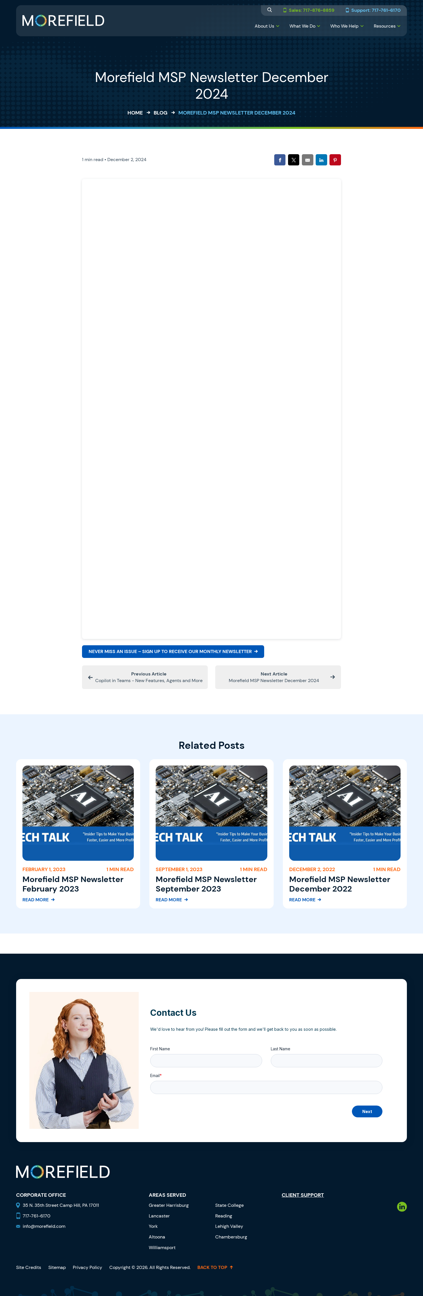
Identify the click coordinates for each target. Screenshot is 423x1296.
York (153, 1226)
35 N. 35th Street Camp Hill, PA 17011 (61, 1205)
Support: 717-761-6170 (376, 10)
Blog (160, 113)
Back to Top (212, 1267)
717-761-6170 (36, 1216)
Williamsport (162, 1248)
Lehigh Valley (229, 1226)
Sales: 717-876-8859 (311, 10)
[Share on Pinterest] (335, 159)
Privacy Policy (87, 1267)
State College (229, 1205)
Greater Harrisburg (169, 1205)
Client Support (303, 1195)
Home (135, 113)
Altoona (157, 1237)
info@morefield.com (44, 1226)
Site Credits (28, 1267)
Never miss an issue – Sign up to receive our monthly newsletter (170, 651)
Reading (223, 1216)
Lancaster (159, 1216)
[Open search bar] (269, 10)
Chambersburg (231, 1237)
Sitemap (57, 1267)
